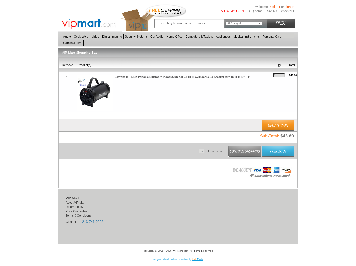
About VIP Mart (75, 202)
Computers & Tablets (199, 36)
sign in (289, 6)
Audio (67, 36)
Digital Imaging (112, 36)
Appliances (223, 36)
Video (95, 36)
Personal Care (272, 36)
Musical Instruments (246, 36)
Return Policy (74, 207)
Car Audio (156, 36)
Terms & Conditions (78, 215)
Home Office (174, 36)
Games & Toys (72, 43)
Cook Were (81, 36)
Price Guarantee (76, 211)
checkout (287, 11)
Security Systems (136, 36)
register (275, 6)
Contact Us (73, 222)
